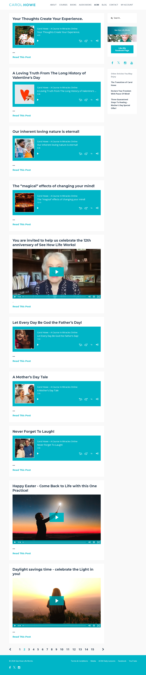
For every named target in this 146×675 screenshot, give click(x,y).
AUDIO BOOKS (85, 5)
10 (61, 649)
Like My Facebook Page (122, 49)
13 (80, 649)
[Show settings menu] (94, 297)
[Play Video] (14, 297)
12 (74, 649)
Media (93, 661)
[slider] (54, 297)
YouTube (133, 661)
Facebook (122, 661)
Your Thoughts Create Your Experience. (48, 19)
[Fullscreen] (98, 297)
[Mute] (89, 297)
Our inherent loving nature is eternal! (46, 131)
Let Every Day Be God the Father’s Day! (47, 322)
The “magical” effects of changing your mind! (54, 186)
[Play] (37, 41)
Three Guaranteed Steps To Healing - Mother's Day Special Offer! (120, 104)
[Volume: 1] (97, 41)
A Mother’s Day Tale (30, 377)
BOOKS (73, 5)
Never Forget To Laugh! (33, 431)
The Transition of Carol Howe (121, 83)
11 (67, 649)
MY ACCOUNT (127, 5)
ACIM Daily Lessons (107, 661)
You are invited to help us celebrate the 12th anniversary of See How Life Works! (52, 242)
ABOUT (53, 5)
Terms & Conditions (79, 661)
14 (86, 649)
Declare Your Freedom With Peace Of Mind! (121, 92)
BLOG (104, 5)
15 (92, 649)
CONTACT (113, 5)
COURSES (63, 5)
